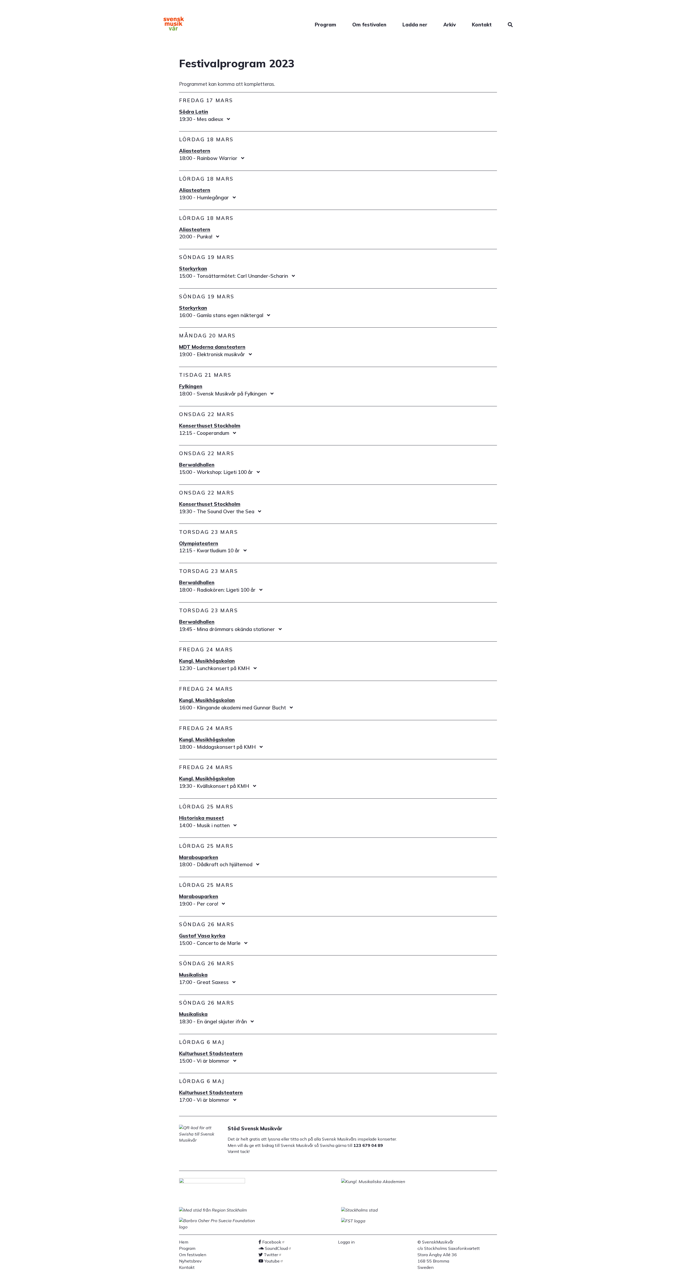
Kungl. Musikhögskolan (207, 661)
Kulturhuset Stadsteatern (211, 1053)
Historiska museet (201, 818)
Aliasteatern (194, 151)
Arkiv (449, 24)
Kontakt (482, 24)
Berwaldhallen (196, 465)
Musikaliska (193, 975)
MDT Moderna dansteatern (212, 347)
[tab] (338, 119)
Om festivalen (369, 24)
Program (325, 24)
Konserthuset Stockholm (209, 425)
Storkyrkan (193, 268)
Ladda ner (414, 24)
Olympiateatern (198, 543)
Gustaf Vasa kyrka (202, 936)
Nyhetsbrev (190, 1261)
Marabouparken (198, 857)
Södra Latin (193, 112)
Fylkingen (190, 386)
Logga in (346, 1242)
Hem (183, 1242)
